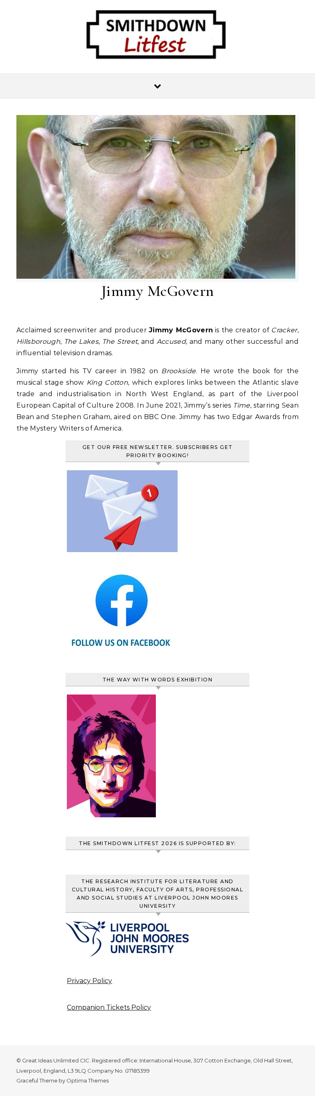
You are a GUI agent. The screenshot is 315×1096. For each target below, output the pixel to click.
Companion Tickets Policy (109, 1007)
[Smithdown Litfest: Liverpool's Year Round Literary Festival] (157, 38)
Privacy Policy (89, 981)
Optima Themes (87, 1080)
